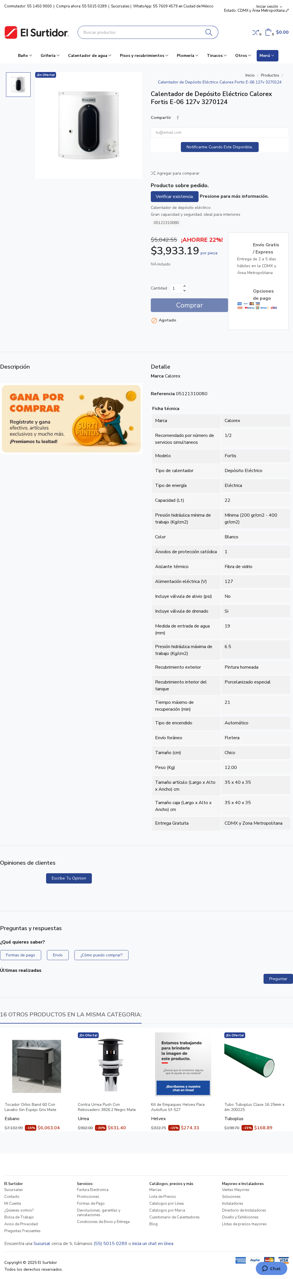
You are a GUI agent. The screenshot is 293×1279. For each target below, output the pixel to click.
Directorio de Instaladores (244, 1210)
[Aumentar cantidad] (184, 286)
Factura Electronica (92, 1189)
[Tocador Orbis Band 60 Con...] (37, 1064)
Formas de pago (20, 955)
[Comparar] (255, 32)
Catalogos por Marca (167, 1210)
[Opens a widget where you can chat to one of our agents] (271, 1269)
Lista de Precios (162, 1196)
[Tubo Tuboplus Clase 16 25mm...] (256, 1064)
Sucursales (120, 6)
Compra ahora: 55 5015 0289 (81, 6)
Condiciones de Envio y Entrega (103, 1221)
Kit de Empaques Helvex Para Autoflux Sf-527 (178, 1107)
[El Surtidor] (36, 32)
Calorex (172, 376)
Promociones (88, 1196)
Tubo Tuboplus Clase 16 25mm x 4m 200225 (254, 1107)
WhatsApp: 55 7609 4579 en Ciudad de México (173, 6)
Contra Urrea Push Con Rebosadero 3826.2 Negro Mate (107, 1107)
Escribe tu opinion (69, 878)
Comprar (189, 305)
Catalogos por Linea (166, 1203)
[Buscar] (209, 32)
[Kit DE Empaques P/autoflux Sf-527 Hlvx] (183, 1064)
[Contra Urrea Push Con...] (110, 1064)
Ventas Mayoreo (236, 1189)
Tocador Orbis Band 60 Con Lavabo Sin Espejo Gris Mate (30, 1107)
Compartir (178, 117)
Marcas (155, 1189)
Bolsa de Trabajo (19, 1217)
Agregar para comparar (178, 173)
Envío (58, 955)
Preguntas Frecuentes (22, 1231)
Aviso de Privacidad (21, 1224)
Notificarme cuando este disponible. (220, 147)
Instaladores (232, 1203)
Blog (153, 1224)
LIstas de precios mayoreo (244, 1224)
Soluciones (231, 1196)
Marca (157, 376)
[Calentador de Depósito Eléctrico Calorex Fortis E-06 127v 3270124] (88, 125)
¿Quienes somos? (18, 1210)
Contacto (11, 1196)
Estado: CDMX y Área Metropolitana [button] (255, 10)
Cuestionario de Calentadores (174, 1217)
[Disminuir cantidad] (184, 290)
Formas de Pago (91, 1203)
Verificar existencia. (175, 196)
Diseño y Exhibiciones (240, 1217)
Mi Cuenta (12, 1203)
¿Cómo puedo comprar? (101, 955)
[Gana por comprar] (71, 418)
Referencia (163, 394)
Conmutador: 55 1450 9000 (28, 6)
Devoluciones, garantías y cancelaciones (98, 1213)
